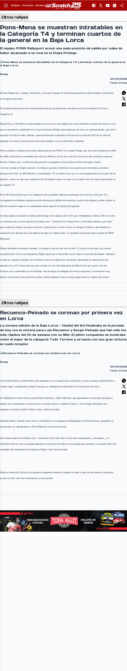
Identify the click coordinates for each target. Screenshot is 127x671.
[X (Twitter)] (101, 5)
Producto (41, 5)
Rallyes (15, 5)
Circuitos (28, 5)
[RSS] (121, 5)
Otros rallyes (14, 17)
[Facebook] (94, 5)
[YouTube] (107, 5)
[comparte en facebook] (123, 104)
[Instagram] (114, 5)
